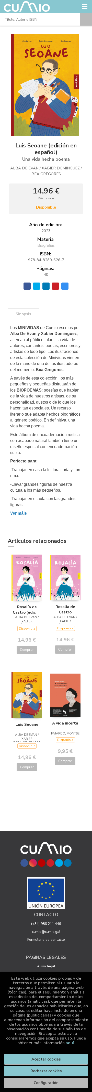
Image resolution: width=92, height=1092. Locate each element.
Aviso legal (46, 966)
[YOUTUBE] (41, 863)
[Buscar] (86, 19)
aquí (70, 1043)
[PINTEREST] (50, 863)
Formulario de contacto (46, 939)
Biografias (46, 245)
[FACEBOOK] (24, 863)
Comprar (27, 649)
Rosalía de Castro (65, 609)
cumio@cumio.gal (46, 931)
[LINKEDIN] (68, 863)
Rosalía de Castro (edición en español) (27, 609)
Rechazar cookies (46, 1071)
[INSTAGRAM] (33, 863)
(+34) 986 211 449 (46, 923)
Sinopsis (23, 314)
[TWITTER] (59, 863)
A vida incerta (65, 723)
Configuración (46, 1082)
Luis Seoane (27, 724)
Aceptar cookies (46, 1059)
